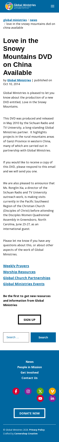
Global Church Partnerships (26, 278)
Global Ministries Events (24, 284)
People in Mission (29, 367)
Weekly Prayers (16, 266)
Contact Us (29, 378)
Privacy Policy (37, 429)
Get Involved (30, 372)
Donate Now (29, 413)
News (30, 362)
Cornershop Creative (26, 433)
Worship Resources (19, 272)
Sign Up (29, 320)
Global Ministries (19, 80)
